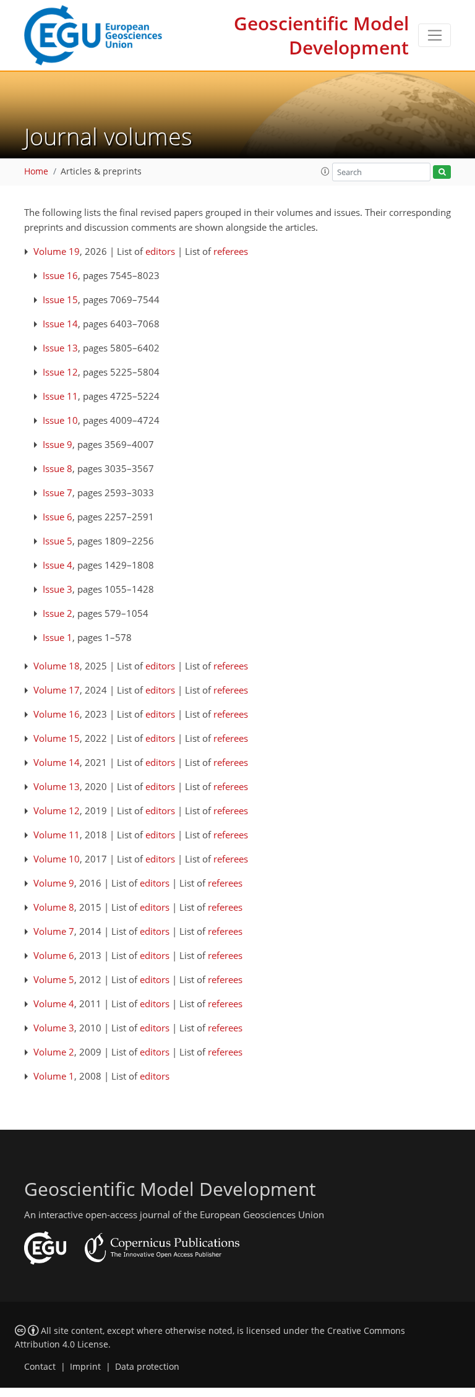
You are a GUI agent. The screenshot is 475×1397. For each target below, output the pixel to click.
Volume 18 (56, 666)
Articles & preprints (101, 171)
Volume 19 (56, 251)
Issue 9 (57, 444)
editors (160, 251)
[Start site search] (442, 172)
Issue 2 (57, 613)
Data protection (147, 1366)
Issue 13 (60, 348)
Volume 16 (56, 714)
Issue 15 (60, 299)
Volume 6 (53, 955)
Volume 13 (56, 786)
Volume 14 (56, 762)
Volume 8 (53, 907)
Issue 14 (60, 323)
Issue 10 (60, 420)
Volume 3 (53, 1027)
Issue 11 (60, 396)
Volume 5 (53, 979)
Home (36, 171)
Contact (40, 1366)
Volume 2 (53, 1052)
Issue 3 (57, 589)
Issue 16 (60, 275)
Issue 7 (57, 492)
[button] (325, 171)
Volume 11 (56, 834)
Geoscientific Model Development (321, 35)
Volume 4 (53, 1003)
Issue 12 (60, 372)
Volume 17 (56, 690)
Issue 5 (57, 541)
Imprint (85, 1366)
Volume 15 (56, 738)
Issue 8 (57, 468)
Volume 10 (56, 859)
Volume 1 (53, 1076)
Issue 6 (57, 516)
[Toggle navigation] (434, 35)
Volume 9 (53, 883)
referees (230, 251)
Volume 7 (53, 931)
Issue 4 (57, 565)
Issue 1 (57, 637)
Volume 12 (56, 810)
